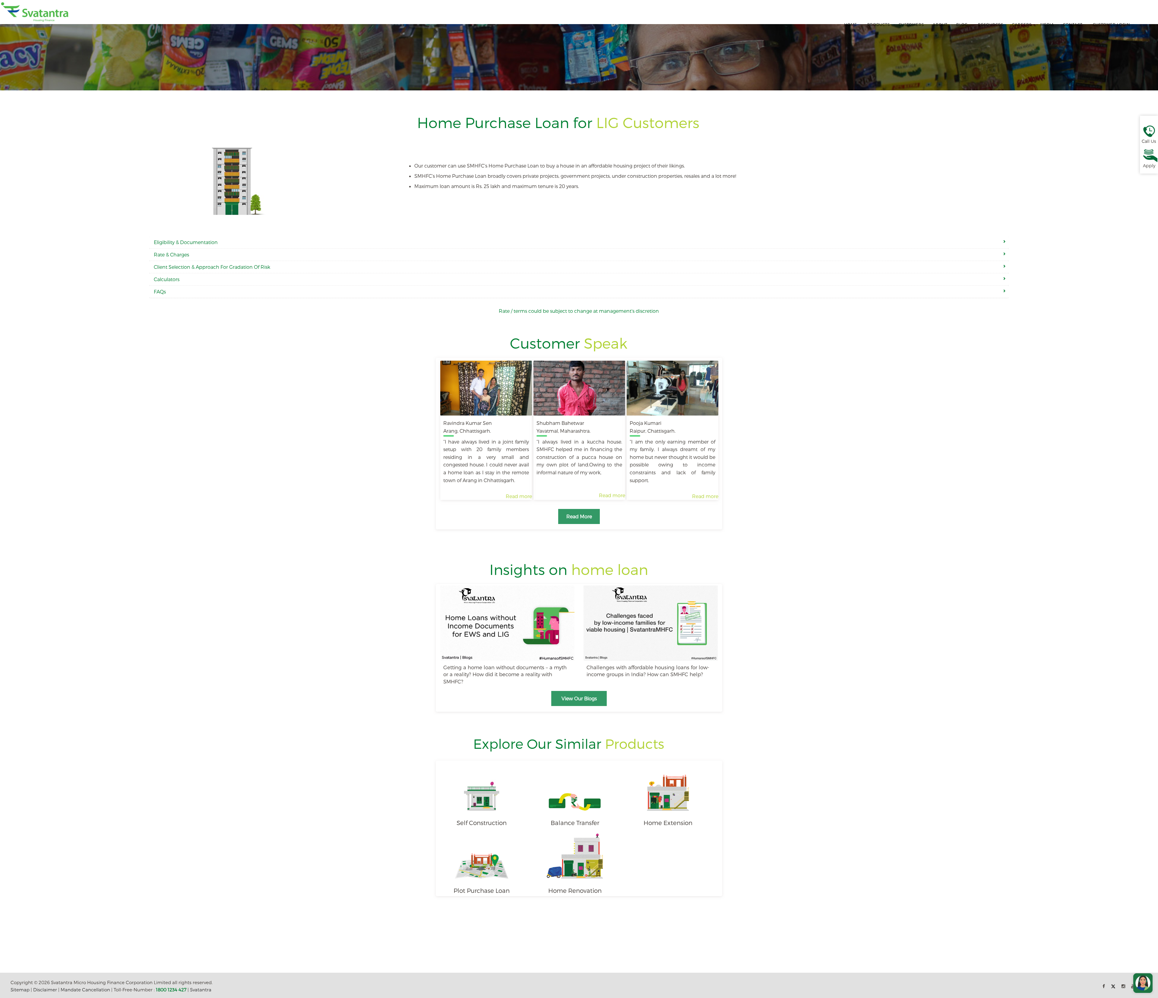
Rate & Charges (171, 254)
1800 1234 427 (171, 989)
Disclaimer (45, 989)
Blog (962, 24)
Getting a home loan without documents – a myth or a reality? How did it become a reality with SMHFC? (505, 674)
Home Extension (668, 822)
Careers (1022, 24)
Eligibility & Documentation (186, 242)
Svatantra (200, 989)
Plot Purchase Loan (482, 890)
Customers (911, 24)
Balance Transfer (575, 822)
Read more (519, 496)
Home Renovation (575, 890)
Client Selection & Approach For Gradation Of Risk (212, 267)
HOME (850, 24)
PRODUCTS (878, 24)
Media (1047, 24)
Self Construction (482, 822)
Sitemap (20, 989)
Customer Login (1111, 24)
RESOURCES (990, 24)
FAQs (160, 291)
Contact (1073, 24)
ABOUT (940, 24)
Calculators (166, 279)
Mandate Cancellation (85, 989)
